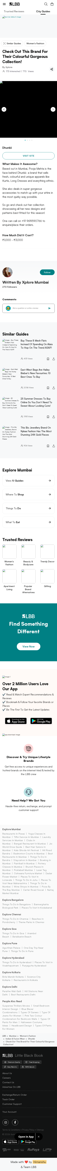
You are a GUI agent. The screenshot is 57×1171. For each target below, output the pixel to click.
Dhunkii (31, 1039)
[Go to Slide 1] (25, 140)
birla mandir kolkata (13, 976)
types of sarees (29, 1012)
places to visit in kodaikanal (37, 907)
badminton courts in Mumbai (28, 853)
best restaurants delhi (23, 994)
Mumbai (12, 1036)
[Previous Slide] (4, 109)
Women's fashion (28, 1036)
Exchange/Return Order (14, 1094)
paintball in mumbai (24, 863)
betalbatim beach (22, 936)
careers (6, 1077)
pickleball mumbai (23, 870)
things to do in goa (13, 933)
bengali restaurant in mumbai (30, 843)
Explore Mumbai (11, 829)
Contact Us (8, 1082)
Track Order (8, 1099)
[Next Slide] (53, 109)
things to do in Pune (22, 951)
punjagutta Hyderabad (34, 965)
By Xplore (7, 67)
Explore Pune (9, 943)
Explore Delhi (9, 986)
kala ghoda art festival (26, 850)
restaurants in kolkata (26, 980)
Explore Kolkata (11, 972)
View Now (28, 646)
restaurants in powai (13, 833)
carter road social (33, 890)
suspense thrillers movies (16, 1005)
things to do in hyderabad (16, 962)
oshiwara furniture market (28, 873)
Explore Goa (9, 928)
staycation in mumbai (24, 860)
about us (7, 1073)
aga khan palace (11, 947)
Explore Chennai (11, 914)
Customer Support (12, 1104)
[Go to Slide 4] (31, 140)
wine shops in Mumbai (26, 886)
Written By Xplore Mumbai (25, 282)
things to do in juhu (26, 880)
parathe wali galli (11, 991)
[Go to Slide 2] (27, 140)
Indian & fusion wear (15, 1039)
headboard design (22, 1025)
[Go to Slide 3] (29, 140)
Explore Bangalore (12, 899)
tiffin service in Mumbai (26, 837)
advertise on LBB (11, 1087)
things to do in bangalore (16, 904)
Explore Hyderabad (13, 957)
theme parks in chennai (31, 922)
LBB (4, 1036)
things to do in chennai (15, 918)
